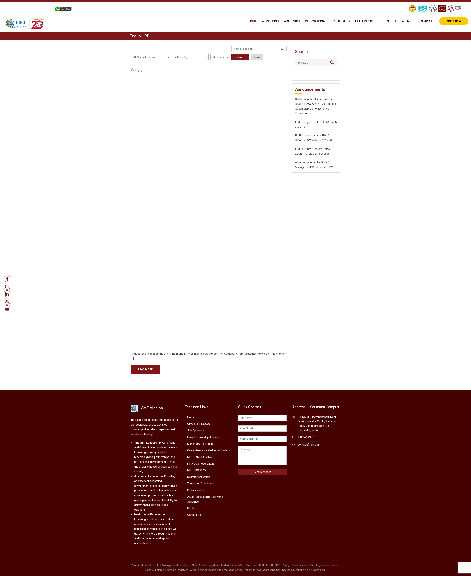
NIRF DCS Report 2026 (200, 463)
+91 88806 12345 (23, 8)
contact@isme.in (308, 444)
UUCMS (191, 508)
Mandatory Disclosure (200, 443)
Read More (145, 369)
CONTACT (44, 8)
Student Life (387, 21)
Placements (364, 21)
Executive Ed (341, 21)
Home (191, 417)
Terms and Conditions (200, 483)
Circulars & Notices (199, 424)
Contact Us (194, 515)
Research (425, 21)
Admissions (270, 21)
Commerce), (319, 167)
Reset (257, 57)
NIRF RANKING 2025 (199, 457)
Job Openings (195, 430)
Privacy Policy (195, 490)
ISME (253, 21)
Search (240, 57)
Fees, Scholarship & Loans (203, 437)
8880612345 (306, 437)
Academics (292, 21)
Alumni (407, 21)
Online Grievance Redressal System (208, 450)
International (315, 21)
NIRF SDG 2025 (196, 470)
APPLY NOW (454, 21)
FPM (330, 167)
